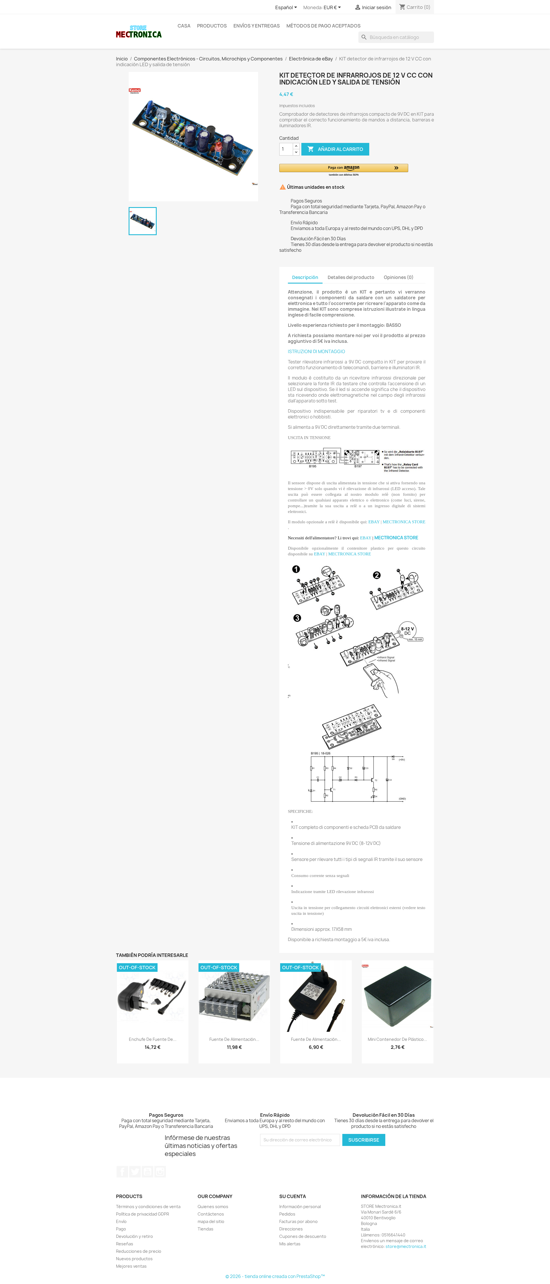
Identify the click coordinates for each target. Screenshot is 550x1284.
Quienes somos (213, 1206)
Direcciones (291, 1229)
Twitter (135, 1171)
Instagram (160, 1171)
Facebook (122, 1171)
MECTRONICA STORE (404, 522)
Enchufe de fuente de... (152, 1039)
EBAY (374, 522)
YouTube (147, 1171)
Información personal (300, 1206)
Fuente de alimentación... (234, 1039)
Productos (212, 26)
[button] (343, 170)
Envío (121, 1221)
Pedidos (287, 1214)
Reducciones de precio (138, 1251)
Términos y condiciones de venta (148, 1206)
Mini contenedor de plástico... (397, 1039)
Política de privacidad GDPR (142, 1214)
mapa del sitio (211, 1221)
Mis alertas (289, 1243)
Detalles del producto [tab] (351, 277)
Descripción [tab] (305, 277)
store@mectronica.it (406, 1246)
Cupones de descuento (302, 1236)
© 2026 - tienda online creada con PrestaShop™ (275, 1276)
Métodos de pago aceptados (323, 26)
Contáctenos (211, 1214)
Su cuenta (292, 1196)
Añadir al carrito (335, 148)
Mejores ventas (131, 1266)
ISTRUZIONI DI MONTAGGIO (316, 352)
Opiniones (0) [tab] (399, 277)
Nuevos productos (134, 1258)
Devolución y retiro (134, 1236)
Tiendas (205, 1229)
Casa (184, 26)
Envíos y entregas (256, 26)
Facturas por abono (298, 1221)
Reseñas (124, 1243)
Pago (121, 1229)
